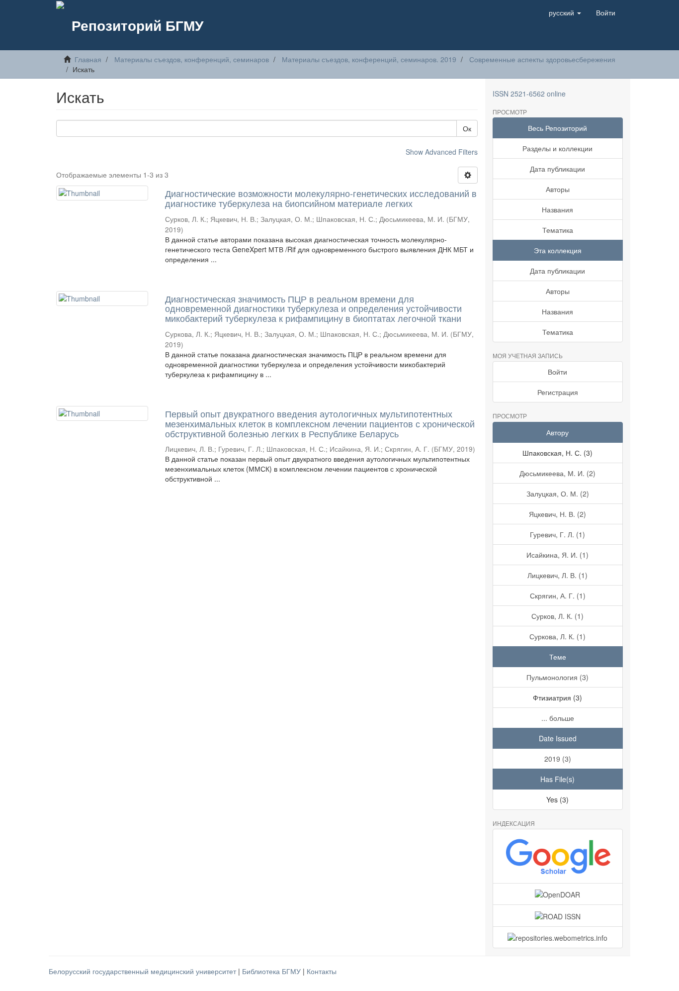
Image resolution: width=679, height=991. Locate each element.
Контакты (322, 971)
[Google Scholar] (558, 856)
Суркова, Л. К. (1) (557, 636)
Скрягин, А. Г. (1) (558, 595)
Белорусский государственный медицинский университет (143, 971)
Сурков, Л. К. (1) (557, 616)
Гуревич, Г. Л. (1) (557, 534)
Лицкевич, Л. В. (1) (557, 575)
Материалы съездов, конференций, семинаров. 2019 (369, 59)
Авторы (558, 189)
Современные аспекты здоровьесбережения (542, 59)
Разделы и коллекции (557, 148)
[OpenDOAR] (558, 894)
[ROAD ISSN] (558, 915)
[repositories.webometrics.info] (558, 937)
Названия (557, 209)
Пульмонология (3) (557, 677)
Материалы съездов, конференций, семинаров (191, 59)
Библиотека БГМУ (272, 971)
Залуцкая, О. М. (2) (557, 493)
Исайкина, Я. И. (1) (557, 555)
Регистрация (557, 392)
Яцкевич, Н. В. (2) (557, 514)
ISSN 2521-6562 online (529, 94)
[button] (565, 12)
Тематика (557, 230)
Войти (557, 372)
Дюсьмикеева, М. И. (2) (557, 473)
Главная (88, 59)
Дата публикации (557, 169)
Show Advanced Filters (442, 152)
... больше (557, 718)
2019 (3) (557, 759)
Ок (467, 128)
